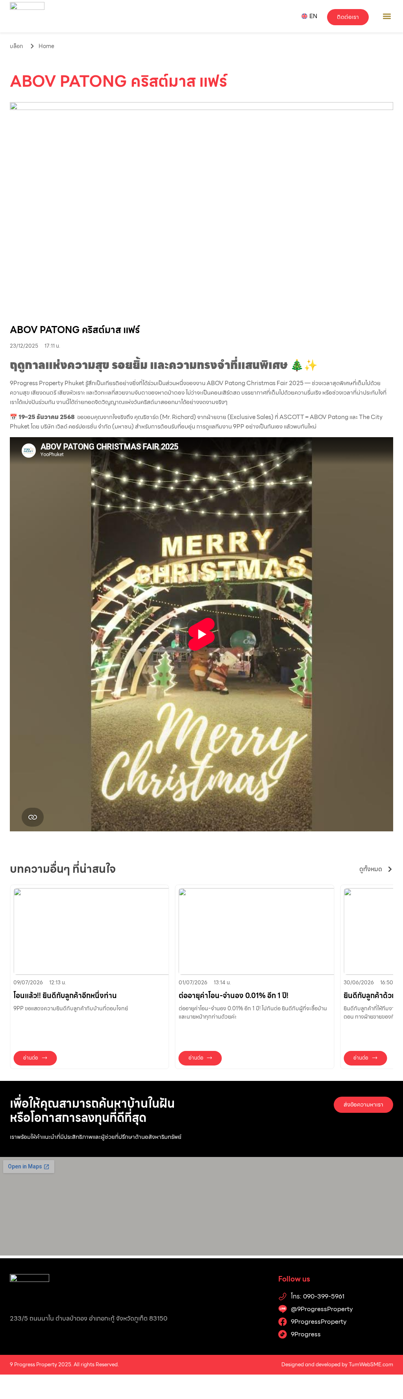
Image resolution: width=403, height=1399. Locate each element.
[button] (386, 15)
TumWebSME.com (371, 1364)
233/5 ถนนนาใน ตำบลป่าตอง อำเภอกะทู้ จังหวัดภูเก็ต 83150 (88, 1318)
